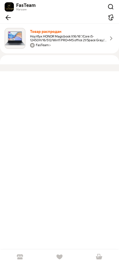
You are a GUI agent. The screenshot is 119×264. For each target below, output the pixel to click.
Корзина (99, 257)
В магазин (20, 257)
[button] (8, 17)
